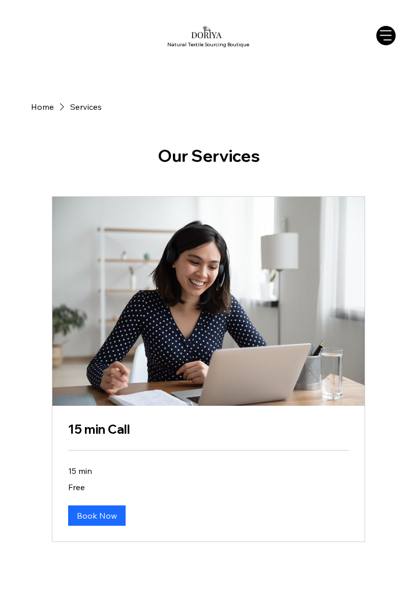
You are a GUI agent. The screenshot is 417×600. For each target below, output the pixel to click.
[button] (97, 515)
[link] (208, 430)
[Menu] (386, 35)
